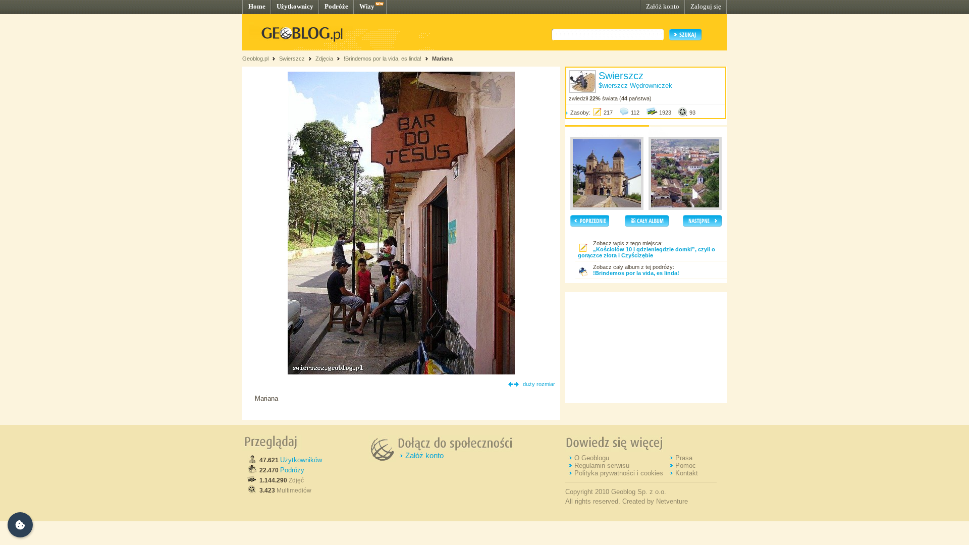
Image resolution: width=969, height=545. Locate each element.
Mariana (442, 59)
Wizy (366, 6)
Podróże (336, 6)
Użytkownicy (295, 6)
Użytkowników (301, 460)
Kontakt (686, 473)
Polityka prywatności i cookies (618, 473)
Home (256, 6)
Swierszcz (292, 59)
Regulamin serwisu (601, 465)
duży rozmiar (539, 384)
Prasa (683, 458)
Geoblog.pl (255, 59)
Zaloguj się (705, 6)
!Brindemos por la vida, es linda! (382, 59)
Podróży (292, 470)
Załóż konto (662, 6)
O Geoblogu (591, 458)
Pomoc (685, 465)
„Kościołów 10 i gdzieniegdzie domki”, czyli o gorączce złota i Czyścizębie (646, 252)
